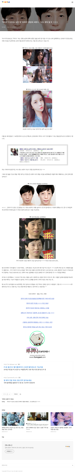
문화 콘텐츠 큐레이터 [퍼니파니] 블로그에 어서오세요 (19, 448)
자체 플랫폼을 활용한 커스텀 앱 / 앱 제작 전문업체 (19, 383)
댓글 (3, 437)
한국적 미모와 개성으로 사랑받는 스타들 (37, 308)
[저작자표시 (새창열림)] (20, 394)
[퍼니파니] (8, 445)
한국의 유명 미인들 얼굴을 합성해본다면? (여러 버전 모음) (37, 298)
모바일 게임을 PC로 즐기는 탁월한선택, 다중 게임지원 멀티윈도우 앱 (25, 369)
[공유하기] (7, 394)
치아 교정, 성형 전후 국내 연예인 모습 (37, 317)
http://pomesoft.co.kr (11, 377)
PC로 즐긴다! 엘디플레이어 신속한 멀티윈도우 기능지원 (23, 367)
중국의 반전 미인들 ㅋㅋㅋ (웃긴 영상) (37, 303)
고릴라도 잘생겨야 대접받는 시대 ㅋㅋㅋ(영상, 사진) (37, 322)
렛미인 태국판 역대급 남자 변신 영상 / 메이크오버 (37, 327)
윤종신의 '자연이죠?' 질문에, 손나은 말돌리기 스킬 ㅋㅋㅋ (37, 313)
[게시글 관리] (9, 394)
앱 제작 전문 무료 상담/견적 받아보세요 (18, 380)
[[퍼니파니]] (6, 2)
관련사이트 (4, 465)
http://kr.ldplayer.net (10, 364)
